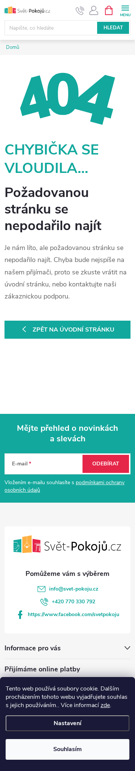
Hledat (113, 27)
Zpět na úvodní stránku (73, 330)
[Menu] (125, 10)
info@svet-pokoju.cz (73, 588)
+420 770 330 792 (73, 601)
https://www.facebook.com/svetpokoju (73, 614)
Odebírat (105, 463)
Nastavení (67, 723)
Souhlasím (67, 749)
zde (105, 705)
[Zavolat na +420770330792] (80, 10)
